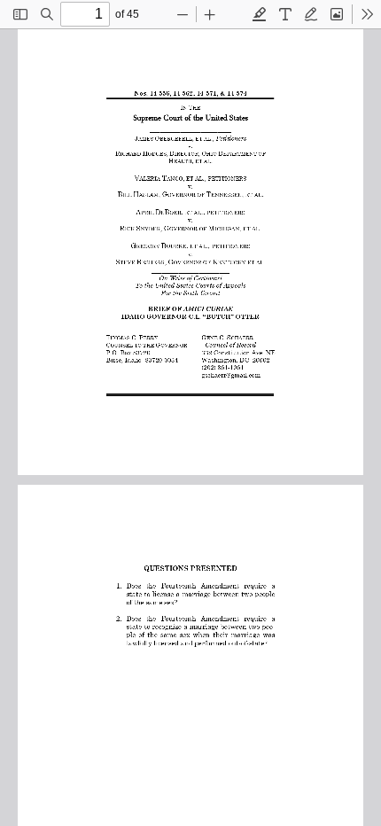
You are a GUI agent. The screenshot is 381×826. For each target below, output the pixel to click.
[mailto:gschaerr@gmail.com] (230, 374)
